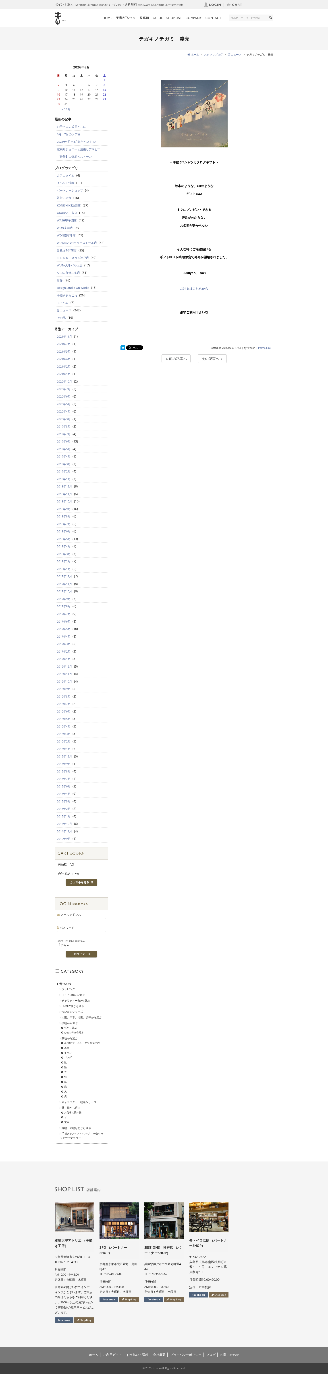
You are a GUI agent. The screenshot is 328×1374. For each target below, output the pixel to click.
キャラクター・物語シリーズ (79, 1102)
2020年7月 (64, 389)
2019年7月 (64, 434)
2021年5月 (64, 351)
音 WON (65, 984)
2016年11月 (64, 674)
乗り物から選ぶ (71, 1108)
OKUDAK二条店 (67, 213)
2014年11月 (64, 831)
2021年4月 (64, 359)
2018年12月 (64, 486)
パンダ (68, 1057)
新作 (60, 280)
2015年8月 (64, 771)
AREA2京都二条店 (68, 273)
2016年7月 (64, 704)
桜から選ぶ (70, 1027)
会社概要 (159, 1355)
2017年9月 (64, 599)
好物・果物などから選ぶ (76, 1128)
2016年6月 (64, 711)
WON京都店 (65, 228)
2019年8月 (64, 426)
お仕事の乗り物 (72, 1112)
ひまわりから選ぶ (74, 1032)
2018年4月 (64, 546)
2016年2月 (64, 741)
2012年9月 (64, 839)
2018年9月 (64, 509)
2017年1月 (64, 659)
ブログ (211, 1355)
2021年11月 (64, 336)
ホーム (93, 1355)
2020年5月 (64, 404)
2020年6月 (64, 396)
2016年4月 (64, 726)
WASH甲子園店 (67, 220)
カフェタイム (65, 175)
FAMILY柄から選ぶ (73, 1006)
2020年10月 (64, 381)
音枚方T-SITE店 (67, 250)
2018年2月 (64, 561)
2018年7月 (64, 524)
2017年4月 (64, 636)
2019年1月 (64, 479)
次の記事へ (210, 358)
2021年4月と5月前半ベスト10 (76, 142)
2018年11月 (64, 494)
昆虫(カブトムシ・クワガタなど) (82, 1042)
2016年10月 (64, 681)
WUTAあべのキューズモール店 (77, 243)
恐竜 (66, 1047)
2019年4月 (64, 456)
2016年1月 (64, 749)
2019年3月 (64, 464)
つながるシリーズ (72, 1012)
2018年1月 (64, 569)
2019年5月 (64, 449)
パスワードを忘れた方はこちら (71, 941)
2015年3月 (64, 801)
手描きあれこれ (67, 295)
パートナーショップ (70, 190)
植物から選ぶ (70, 1023)
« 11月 (66, 109)
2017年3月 (64, 644)
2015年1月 (64, 816)
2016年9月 (64, 689)
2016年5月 (64, 719)
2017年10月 (64, 591)
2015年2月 (64, 809)
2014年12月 (64, 824)
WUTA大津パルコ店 (69, 265)
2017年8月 (64, 606)
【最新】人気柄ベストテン (74, 157)
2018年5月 (64, 539)
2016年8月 (64, 696)
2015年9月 (64, 764)
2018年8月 (64, 516)
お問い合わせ (229, 1355)
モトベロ (63, 303)
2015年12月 (64, 756)
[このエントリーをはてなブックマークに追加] (122, 347)
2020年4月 (64, 411)
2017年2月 (64, 651)
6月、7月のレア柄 (68, 134)
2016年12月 (64, 666)
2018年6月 (64, 531)
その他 (61, 318)
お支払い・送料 (137, 1355)
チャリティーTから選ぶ (76, 1000)
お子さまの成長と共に (71, 127)
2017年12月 (64, 576)
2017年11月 (64, 584)
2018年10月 (64, 501)
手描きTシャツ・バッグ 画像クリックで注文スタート (81, 1136)
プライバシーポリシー (185, 1355)
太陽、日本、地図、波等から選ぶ (82, 1017)
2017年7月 (64, 614)
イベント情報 (65, 183)
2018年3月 (64, 554)
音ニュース (64, 310)
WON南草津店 (66, 235)
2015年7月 (64, 779)
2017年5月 (64, 629)
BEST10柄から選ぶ (73, 995)
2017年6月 (64, 621)
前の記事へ (177, 358)
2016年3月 (64, 734)
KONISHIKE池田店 (69, 205)
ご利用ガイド (112, 1355)
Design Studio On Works (73, 288)
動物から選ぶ (70, 1038)
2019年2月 (64, 471)
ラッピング (68, 989)
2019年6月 (64, 441)
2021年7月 (64, 344)
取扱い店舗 (64, 198)
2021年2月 (64, 366)
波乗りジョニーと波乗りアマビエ (78, 149)
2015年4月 (64, 794)
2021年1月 (64, 374)
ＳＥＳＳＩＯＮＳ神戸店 (73, 258)
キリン (68, 1052)
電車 (66, 1122)
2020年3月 (64, 419)
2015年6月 (64, 786)
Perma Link (264, 347)
